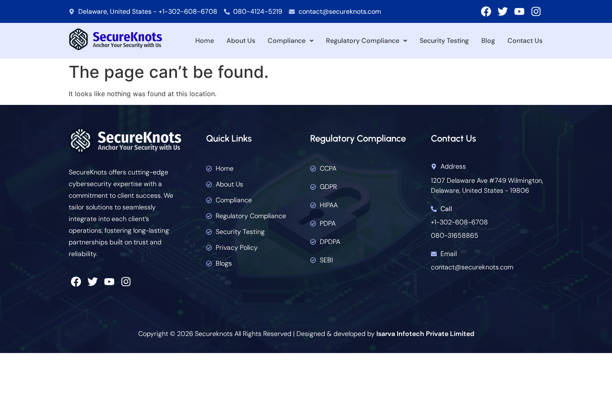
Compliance (287, 40)
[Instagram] (536, 11)
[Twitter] (502, 11)
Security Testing (444, 40)
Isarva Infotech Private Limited (425, 333)
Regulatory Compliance (362, 40)
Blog (488, 40)
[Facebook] (486, 11)
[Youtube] (519, 11)
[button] (290, 40)
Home (204, 40)
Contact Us (525, 40)
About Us (240, 40)
